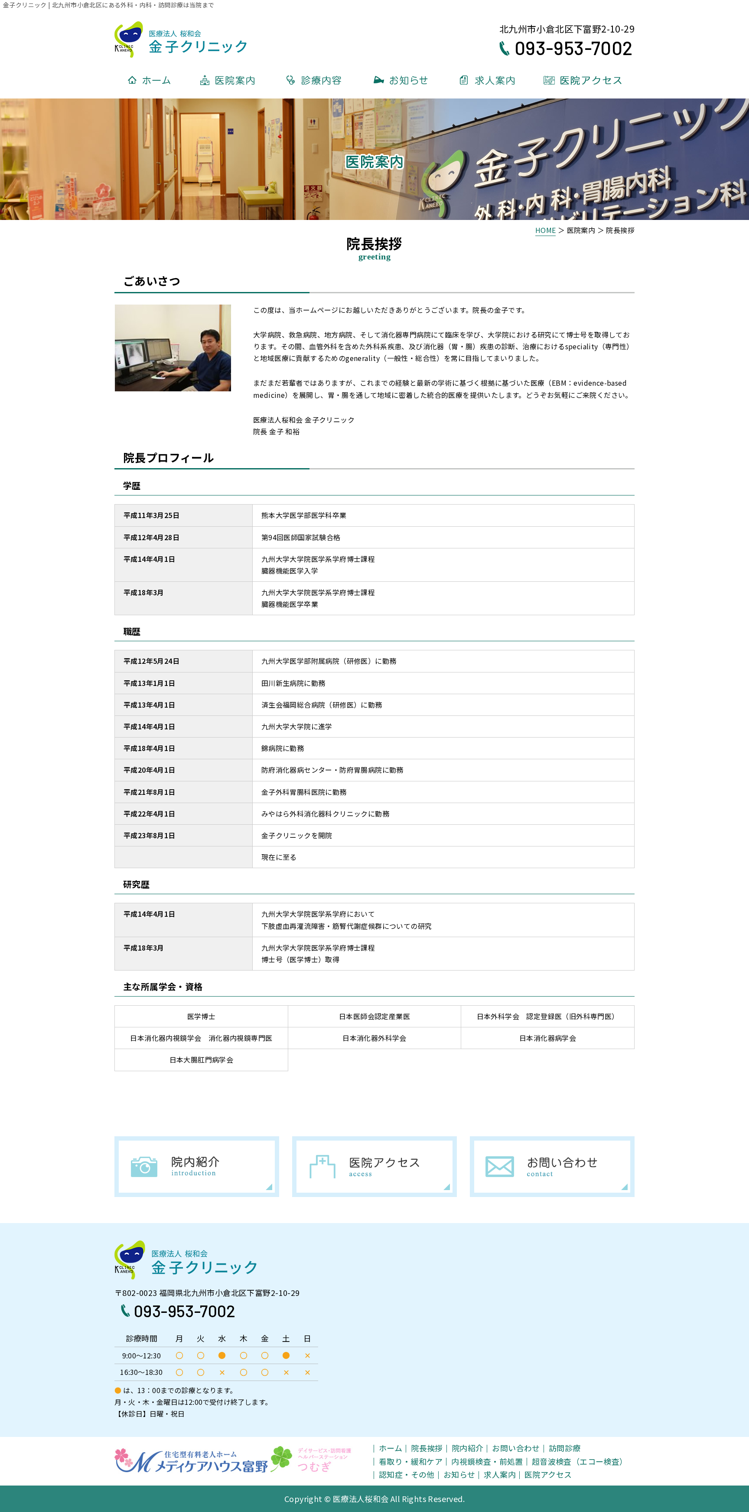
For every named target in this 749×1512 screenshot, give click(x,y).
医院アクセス (548, 1474)
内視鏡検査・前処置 (487, 1461)
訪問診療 (565, 1447)
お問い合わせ (516, 1447)
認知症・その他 (407, 1474)
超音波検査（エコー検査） (580, 1461)
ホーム (390, 1447)
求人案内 (500, 1474)
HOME (545, 230)
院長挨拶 (427, 1447)
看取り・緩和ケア (411, 1461)
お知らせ (459, 1474)
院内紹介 (468, 1447)
